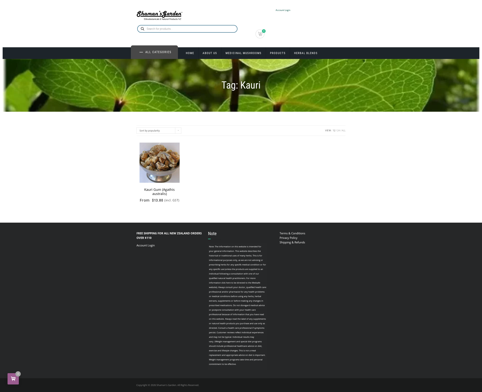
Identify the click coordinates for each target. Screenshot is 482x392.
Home (190, 53)
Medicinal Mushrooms (244, 53)
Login (151, 245)
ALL (343, 130)
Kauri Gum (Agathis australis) (159, 191)
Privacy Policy (288, 238)
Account (142, 245)
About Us (210, 53)
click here (226, 282)
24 (338, 130)
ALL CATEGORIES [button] (158, 52)
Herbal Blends (306, 53)
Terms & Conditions (292, 233)
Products (278, 53)
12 (334, 130)
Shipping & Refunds (292, 242)
